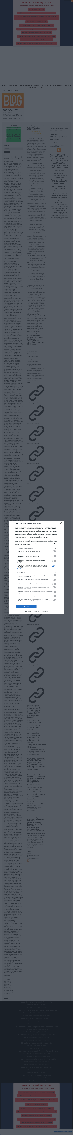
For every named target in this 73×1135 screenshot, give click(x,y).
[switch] (54, 551)
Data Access (36, 611)
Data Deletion (28, 611)
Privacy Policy (44, 611)
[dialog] (36, 567)
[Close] (61, 523)
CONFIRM (26, 606)
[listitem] (36, 548)
